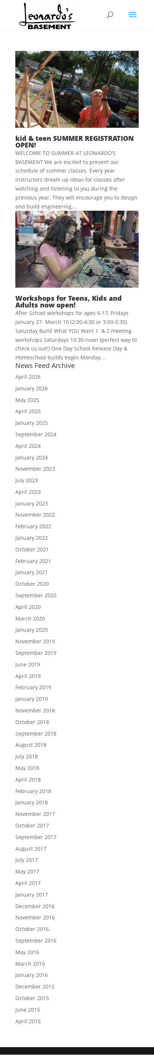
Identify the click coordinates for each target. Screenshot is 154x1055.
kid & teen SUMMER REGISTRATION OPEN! (74, 141)
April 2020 (28, 606)
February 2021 (33, 560)
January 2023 (31, 503)
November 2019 (35, 641)
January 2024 (31, 457)
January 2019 (31, 698)
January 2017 (31, 894)
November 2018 (35, 710)
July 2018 (26, 756)
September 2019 (35, 652)
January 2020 (31, 629)
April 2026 (28, 376)
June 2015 (27, 1009)
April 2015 (28, 1021)
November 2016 (35, 917)
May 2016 (27, 952)
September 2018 (35, 733)
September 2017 (35, 837)
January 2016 (31, 974)
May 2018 (27, 767)
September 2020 (35, 595)
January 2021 (31, 572)
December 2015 (35, 986)
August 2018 (30, 744)
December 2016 (35, 906)
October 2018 (32, 721)
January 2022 (31, 537)
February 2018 (33, 791)
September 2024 (35, 434)
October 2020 (32, 583)
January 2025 (31, 422)
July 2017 (26, 859)
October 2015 (32, 998)
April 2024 (28, 445)
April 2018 (28, 779)
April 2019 (28, 676)
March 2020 (30, 618)
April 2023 (28, 491)
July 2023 (26, 480)
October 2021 (32, 549)
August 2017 (30, 848)
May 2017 (27, 871)
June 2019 (27, 664)
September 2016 (35, 940)
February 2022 (33, 526)
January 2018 (31, 802)
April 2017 (28, 883)
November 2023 (35, 468)
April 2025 (28, 411)
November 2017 (35, 813)
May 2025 (27, 399)
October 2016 (32, 928)
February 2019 (33, 687)
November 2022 (35, 514)
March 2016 (30, 963)
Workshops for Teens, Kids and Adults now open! (68, 301)
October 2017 (32, 825)
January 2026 (31, 388)
